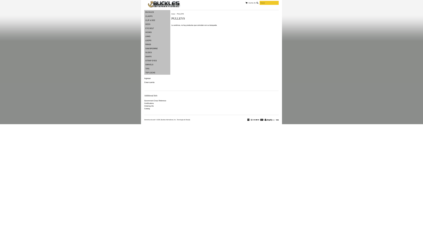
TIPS (147, 68)
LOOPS (148, 40)
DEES (147, 24)
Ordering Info (149, 106)
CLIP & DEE (150, 20)
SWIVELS (149, 64)
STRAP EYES (151, 60)
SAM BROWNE (151, 48)
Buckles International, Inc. (168, 120)
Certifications (149, 103)
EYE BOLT (149, 28)
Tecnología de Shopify (183, 120)
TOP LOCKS (150, 72)
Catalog (147, 108)
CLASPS (149, 16)
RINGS (148, 44)
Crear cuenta (149, 82)
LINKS (147, 36)
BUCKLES (149, 12)
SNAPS (148, 56)
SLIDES (148, 52)
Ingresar (147, 78)
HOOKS (148, 32)
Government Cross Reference (155, 100)
